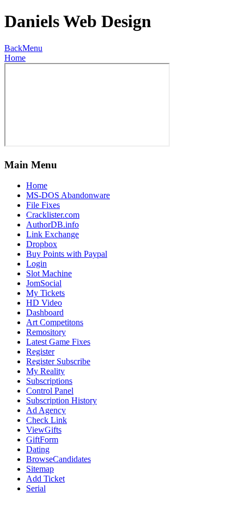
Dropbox (41, 244)
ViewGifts (43, 429)
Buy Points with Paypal (66, 253)
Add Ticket (45, 478)
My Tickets (45, 293)
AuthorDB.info (52, 224)
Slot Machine (49, 273)
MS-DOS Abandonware (68, 195)
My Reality (45, 371)
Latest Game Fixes (58, 341)
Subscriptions (49, 380)
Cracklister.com (52, 214)
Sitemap (40, 468)
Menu (32, 48)
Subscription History (61, 400)
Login (36, 263)
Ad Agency (46, 410)
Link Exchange (52, 234)
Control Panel (49, 390)
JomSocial (43, 283)
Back (13, 48)
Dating (38, 449)
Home (15, 57)
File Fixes (43, 205)
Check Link (46, 420)
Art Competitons (54, 322)
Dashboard (45, 312)
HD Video (44, 302)
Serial (36, 488)
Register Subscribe (58, 361)
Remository (46, 332)
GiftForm (42, 439)
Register (40, 351)
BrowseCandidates (58, 459)
